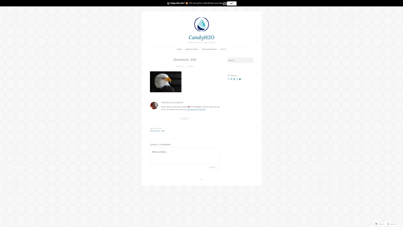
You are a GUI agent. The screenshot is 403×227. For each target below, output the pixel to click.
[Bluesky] (240, 79)
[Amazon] (234, 79)
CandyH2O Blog (191, 49)
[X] (228, 79)
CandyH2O (201, 37)
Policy (223, 49)
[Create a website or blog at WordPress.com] (201, 179)
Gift (232, 3)
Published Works (209, 49)
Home (179, 49)
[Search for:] (240, 60)
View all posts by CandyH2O (196, 109)
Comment (212, 167)
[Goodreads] (237, 79)
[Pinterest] (231, 79)
